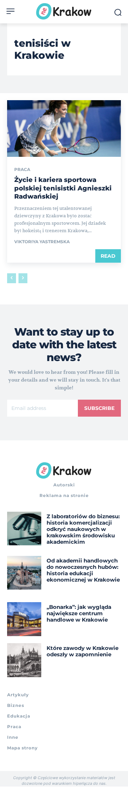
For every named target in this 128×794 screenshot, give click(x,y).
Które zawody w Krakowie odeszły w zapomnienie (82, 651)
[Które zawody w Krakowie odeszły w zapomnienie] (24, 660)
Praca (22, 169)
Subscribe (99, 408)
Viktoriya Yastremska (42, 241)
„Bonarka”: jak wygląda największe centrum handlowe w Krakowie (79, 613)
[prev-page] (11, 278)
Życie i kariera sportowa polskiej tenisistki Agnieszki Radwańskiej (63, 188)
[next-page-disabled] (22, 278)
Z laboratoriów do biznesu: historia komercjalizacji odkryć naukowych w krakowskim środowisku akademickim (83, 529)
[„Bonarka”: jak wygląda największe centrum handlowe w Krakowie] (24, 619)
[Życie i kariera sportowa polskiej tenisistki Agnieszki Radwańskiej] (64, 128)
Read (108, 256)
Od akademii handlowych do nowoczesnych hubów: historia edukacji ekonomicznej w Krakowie (83, 570)
